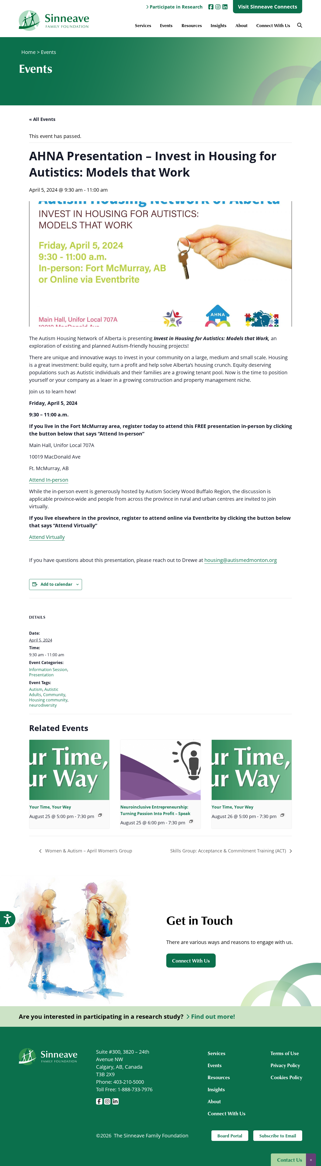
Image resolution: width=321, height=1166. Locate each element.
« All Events (42, 119)
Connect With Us (273, 25)
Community (54, 694)
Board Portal (229, 1136)
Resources (192, 25)
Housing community (48, 700)
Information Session (48, 669)
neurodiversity (43, 705)
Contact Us (289, 1159)
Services (143, 25)
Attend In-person (48, 479)
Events (166, 25)
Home (28, 52)
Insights (218, 25)
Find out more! (213, 1016)
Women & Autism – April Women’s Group (88, 851)
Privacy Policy (285, 1065)
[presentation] (69, 770)
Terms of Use (285, 1053)
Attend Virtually (47, 537)
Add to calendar (56, 584)
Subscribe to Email (277, 1136)
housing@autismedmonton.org (240, 560)
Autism (35, 689)
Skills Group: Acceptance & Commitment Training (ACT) (228, 851)
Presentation (41, 675)
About (241, 25)
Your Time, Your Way (50, 807)
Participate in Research (176, 7)
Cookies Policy (286, 1077)
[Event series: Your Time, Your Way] (100, 815)
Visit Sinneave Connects (267, 6)
